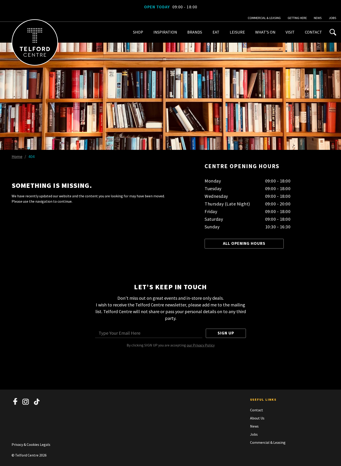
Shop (138, 32)
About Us (257, 418)
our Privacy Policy (201, 345)
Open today (170, 6)
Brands (194, 32)
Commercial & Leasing (264, 18)
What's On (265, 32)
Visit (290, 32)
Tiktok (36, 402)
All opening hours (244, 243)
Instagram (26, 402)
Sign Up (226, 333)
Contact (313, 32)
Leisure (237, 32)
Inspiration (165, 32)
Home (17, 156)
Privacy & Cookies (26, 444)
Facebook (15, 402)
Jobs (332, 18)
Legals (45, 444)
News (318, 18)
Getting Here (297, 18)
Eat (215, 32)
